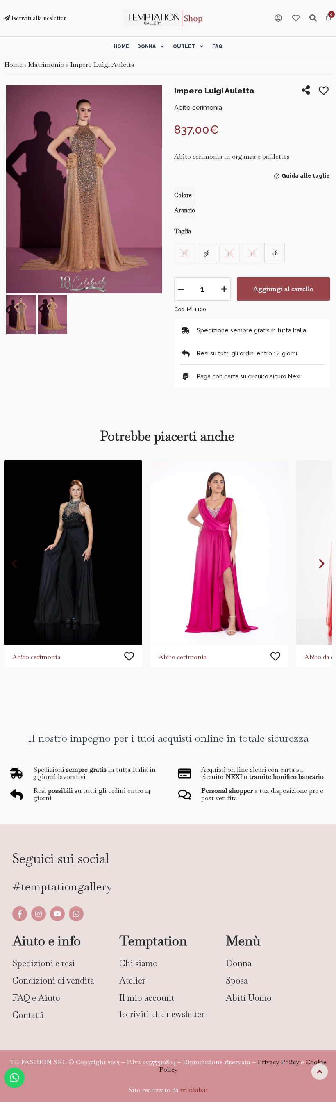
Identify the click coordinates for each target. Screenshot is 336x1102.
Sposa (237, 980)
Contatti (27, 1014)
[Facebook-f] (19, 913)
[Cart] (328, 18)
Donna (146, 46)
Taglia (182, 231)
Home (121, 46)
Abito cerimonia (36, 657)
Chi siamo (138, 963)
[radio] (207, 253)
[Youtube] (57, 913)
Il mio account (146, 997)
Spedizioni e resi (43, 963)
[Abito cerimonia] (73, 552)
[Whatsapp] (76, 913)
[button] (15, 190)
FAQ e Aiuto (36, 997)
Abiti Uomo (249, 997)
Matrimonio (46, 64)
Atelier (132, 980)
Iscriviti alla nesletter (38, 18)
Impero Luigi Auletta (102, 64)
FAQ (217, 46)
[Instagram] (38, 913)
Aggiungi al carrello (283, 289)
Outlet (184, 46)
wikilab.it (194, 1090)
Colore (183, 195)
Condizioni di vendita (53, 980)
